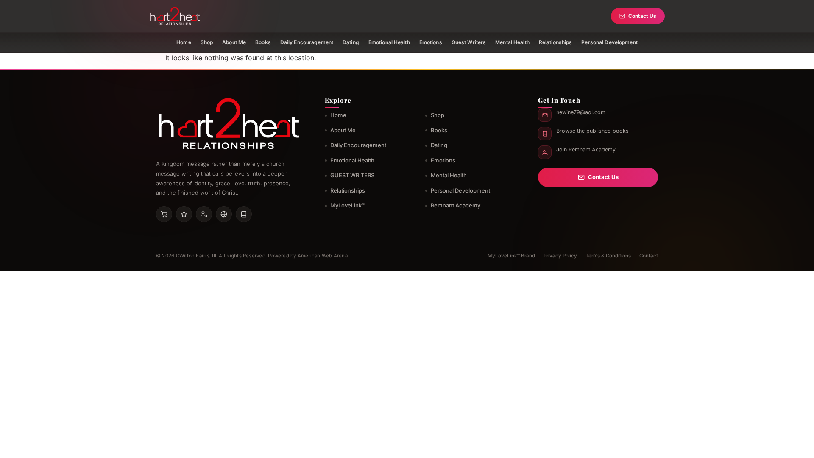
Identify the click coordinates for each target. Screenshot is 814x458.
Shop (207, 42)
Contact (648, 256)
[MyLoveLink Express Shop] (244, 214)
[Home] (175, 16)
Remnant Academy (455, 205)
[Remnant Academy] (204, 214)
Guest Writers (469, 42)
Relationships (555, 42)
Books (263, 42)
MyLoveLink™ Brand (511, 256)
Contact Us (642, 16)
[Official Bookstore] (224, 214)
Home (183, 42)
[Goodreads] (184, 214)
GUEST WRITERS (352, 175)
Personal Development (609, 42)
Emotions (430, 42)
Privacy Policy (560, 256)
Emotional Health (389, 42)
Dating (351, 42)
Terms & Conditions (608, 256)
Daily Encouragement (306, 42)
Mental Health (512, 42)
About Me (234, 42)
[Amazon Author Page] (164, 214)
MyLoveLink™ (347, 205)
